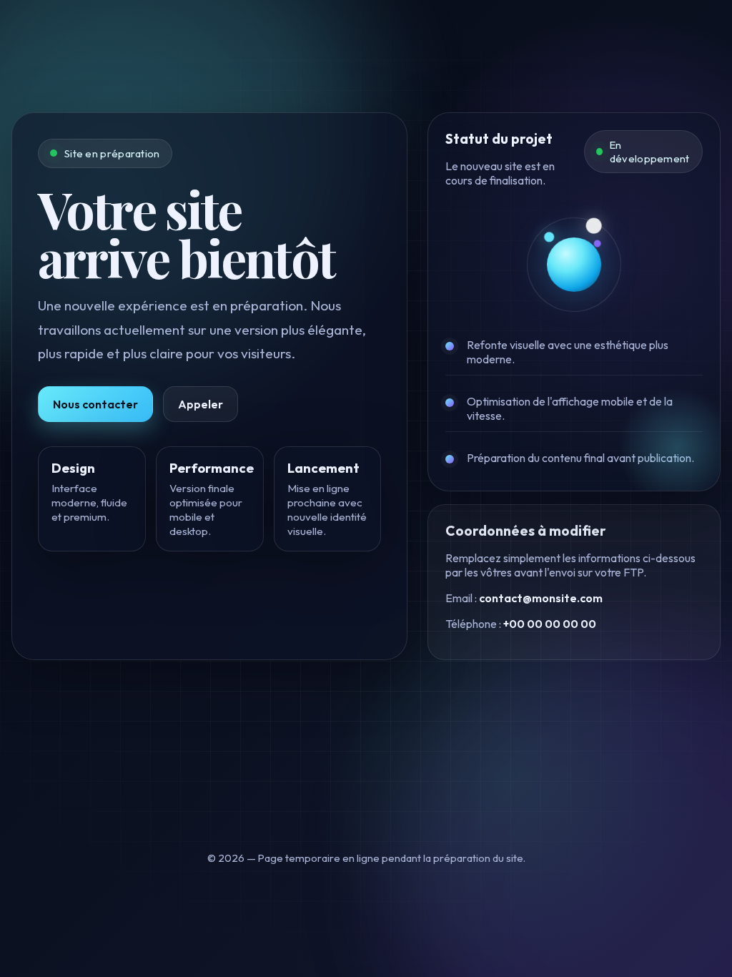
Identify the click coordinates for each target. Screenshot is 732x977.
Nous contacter (95, 404)
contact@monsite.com (541, 598)
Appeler (200, 404)
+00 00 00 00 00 (549, 624)
